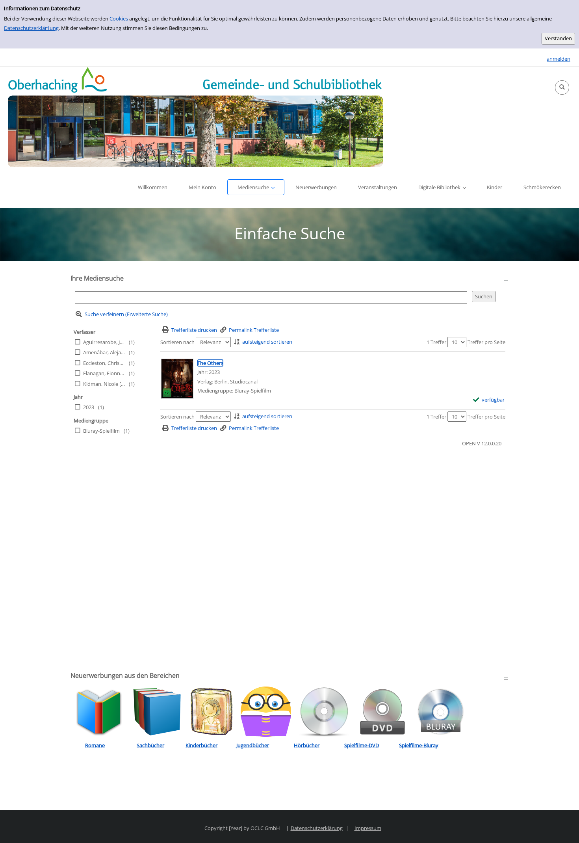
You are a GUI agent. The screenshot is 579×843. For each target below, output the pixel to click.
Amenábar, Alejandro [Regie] (104, 352)
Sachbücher (150, 745)
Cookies (118, 18)
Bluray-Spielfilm (101, 430)
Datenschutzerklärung (317, 828)
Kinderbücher (201, 745)
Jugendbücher (252, 745)
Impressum (367, 828)
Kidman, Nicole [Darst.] (104, 383)
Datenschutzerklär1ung (31, 28)
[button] (562, 87)
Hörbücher (306, 745)
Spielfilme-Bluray (418, 745)
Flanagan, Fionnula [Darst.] (104, 373)
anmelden (558, 58)
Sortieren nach (177, 342)
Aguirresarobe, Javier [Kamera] (104, 342)
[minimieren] (505, 280)
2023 (88, 407)
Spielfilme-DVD (361, 745)
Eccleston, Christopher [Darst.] (104, 363)
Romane (95, 745)
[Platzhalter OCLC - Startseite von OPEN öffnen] (195, 117)
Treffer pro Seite (486, 342)
